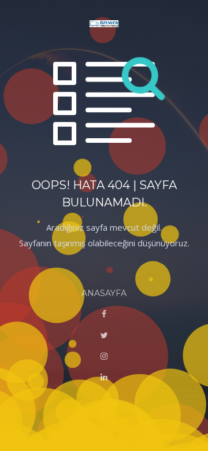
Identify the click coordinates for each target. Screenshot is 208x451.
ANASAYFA (104, 293)
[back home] (104, 24)
